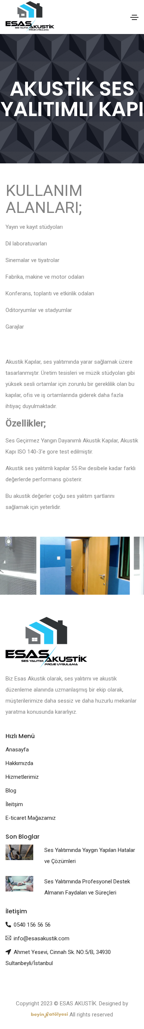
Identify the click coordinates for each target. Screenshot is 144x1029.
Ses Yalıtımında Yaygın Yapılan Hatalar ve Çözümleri (89, 856)
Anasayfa (17, 749)
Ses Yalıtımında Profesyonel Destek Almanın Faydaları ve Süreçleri (87, 887)
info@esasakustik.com (41, 938)
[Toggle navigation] (134, 17)
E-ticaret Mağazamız (31, 818)
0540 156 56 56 (32, 924)
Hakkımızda (19, 763)
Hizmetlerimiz (22, 777)
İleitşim (14, 804)
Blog (11, 790)
